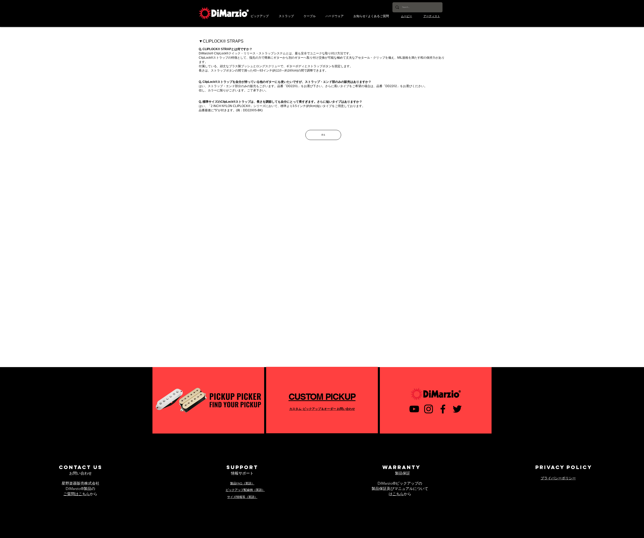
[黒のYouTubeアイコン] (414, 409)
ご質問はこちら (76, 493)
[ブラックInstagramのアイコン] (428, 409)
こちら (398, 493)
